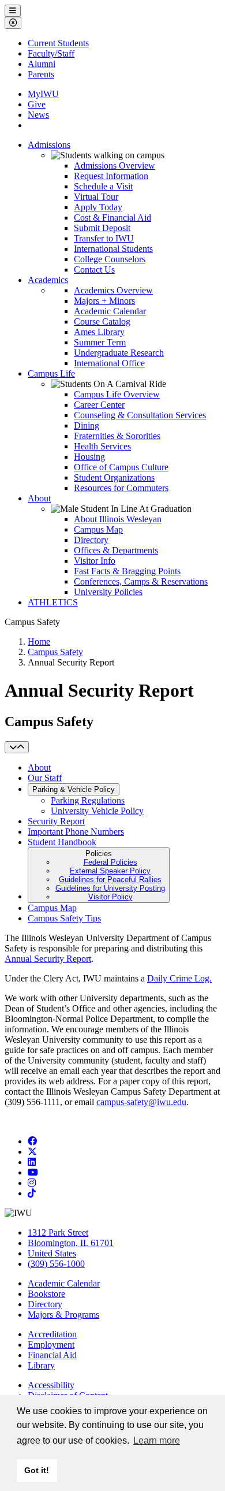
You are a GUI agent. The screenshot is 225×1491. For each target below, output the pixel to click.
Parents (41, 74)
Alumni (41, 64)
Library (41, 1365)
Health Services (102, 446)
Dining (86, 425)
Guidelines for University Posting (110, 888)
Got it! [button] (36, 1470)
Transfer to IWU (104, 238)
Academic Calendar (110, 311)
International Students (113, 249)
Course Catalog (102, 321)
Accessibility (51, 1385)
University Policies (108, 592)
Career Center (99, 405)
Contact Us (94, 269)
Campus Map (98, 529)
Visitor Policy (110, 897)
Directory (91, 540)
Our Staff (45, 778)
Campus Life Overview (117, 394)
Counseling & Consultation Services (140, 415)
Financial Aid (52, 1355)
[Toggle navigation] (17, 747)
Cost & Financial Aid (112, 217)
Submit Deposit (102, 228)
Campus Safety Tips (64, 918)
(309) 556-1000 (56, 1264)
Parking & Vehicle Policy (73, 789)
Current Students (58, 43)
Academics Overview (113, 290)
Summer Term (100, 342)
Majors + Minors (104, 301)
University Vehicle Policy (97, 811)
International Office (109, 363)
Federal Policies (110, 862)
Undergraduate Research (119, 353)
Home (39, 641)
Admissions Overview (114, 165)
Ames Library (99, 332)
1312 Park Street (58, 1232)
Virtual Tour (96, 197)
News (38, 115)
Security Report (56, 821)
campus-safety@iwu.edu (141, 1102)
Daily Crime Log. (179, 978)
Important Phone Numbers (76, 831)
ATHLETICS (53, 602)
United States (52, 1253)
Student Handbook (62, 842)
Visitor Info (94, 561)
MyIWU (43, 94)
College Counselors (109, 259)
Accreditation (52, 1334)
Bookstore (46, 1294)
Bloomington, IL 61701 (71, 1243)
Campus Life (51, 373)
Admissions (49, 145)
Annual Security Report (48, 959)
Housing (89, 457)
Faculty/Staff (51, 53)
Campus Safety (55, 652)
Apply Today (98, 207)
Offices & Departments (116, 550)
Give (37, 104)
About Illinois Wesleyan (118, 519)
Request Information (111, 176)
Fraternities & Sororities (117, 436)
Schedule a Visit (103, 186)
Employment (51, 1344)
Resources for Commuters (121, 488)
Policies (110, 875)
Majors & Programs (63, 1314)
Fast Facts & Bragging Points (127, 571)
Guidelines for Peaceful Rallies (110, 879)
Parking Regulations (88, 800)
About (39, 498)
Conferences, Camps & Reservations (141, 581)
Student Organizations (114, 477)
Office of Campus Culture (121, 467)
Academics (48, 280)
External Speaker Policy (110, 871)
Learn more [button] (156, 1440)
